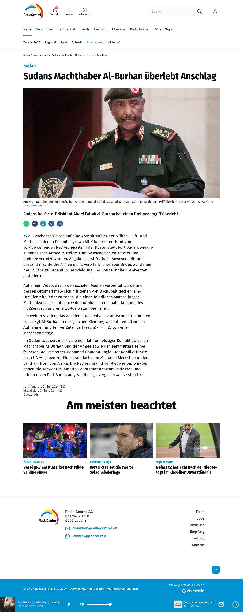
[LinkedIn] (60, 224)
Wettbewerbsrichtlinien (122, 588)
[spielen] (69, 604)
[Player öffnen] (235, 604)
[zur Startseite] (33, 11)
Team (200, 512)
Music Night (164, 29)
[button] (85, 11)
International (95, 42)
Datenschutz (78, 588)
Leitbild (198, 538)
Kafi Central (66, 29)
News (27, 29)
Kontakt (198, 545)
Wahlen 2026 (31, 42)
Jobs (200, 518)
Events (85, 29)
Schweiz (77, 42)
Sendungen (44, 29)
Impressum (96, 588)
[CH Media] (186, 590)
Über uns (118, 29)
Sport (63, 42)
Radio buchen (140, 29)
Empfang (100, 29)
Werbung (196, 525)
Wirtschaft (114, 42)
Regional (50, 42)
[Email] (43, 224)
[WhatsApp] (26, 224)
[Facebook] (51, 224)
